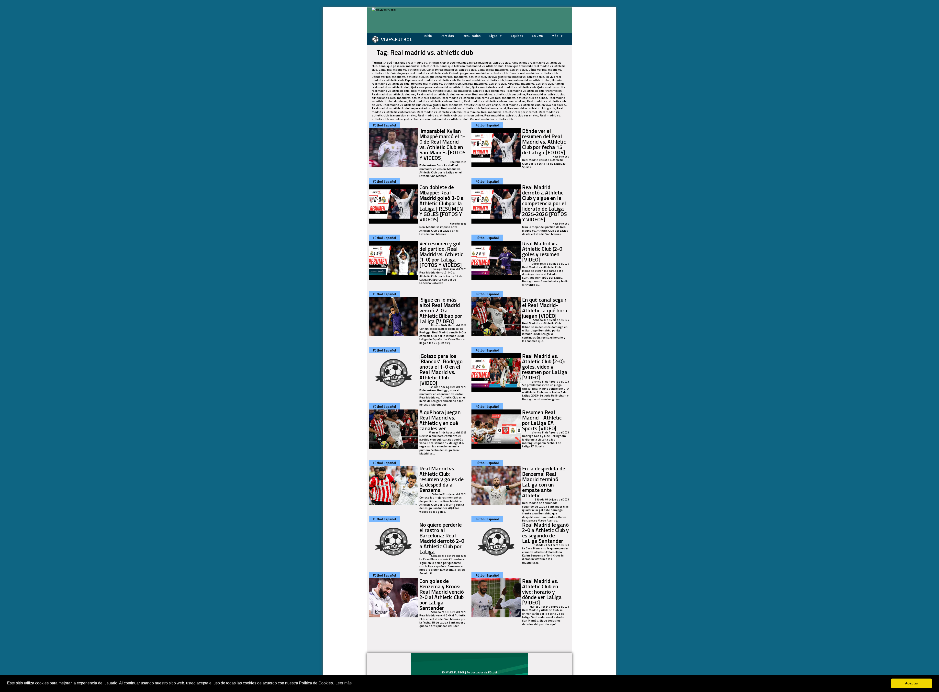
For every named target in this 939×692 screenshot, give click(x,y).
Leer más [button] (343, 683)
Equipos (517, 35)
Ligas (493, 35)
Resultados (472, 35)
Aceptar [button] (911, 683)
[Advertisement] (342, 80)
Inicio (428, 35)
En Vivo (537, 35)
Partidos (447, 35)
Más (555, 35)
